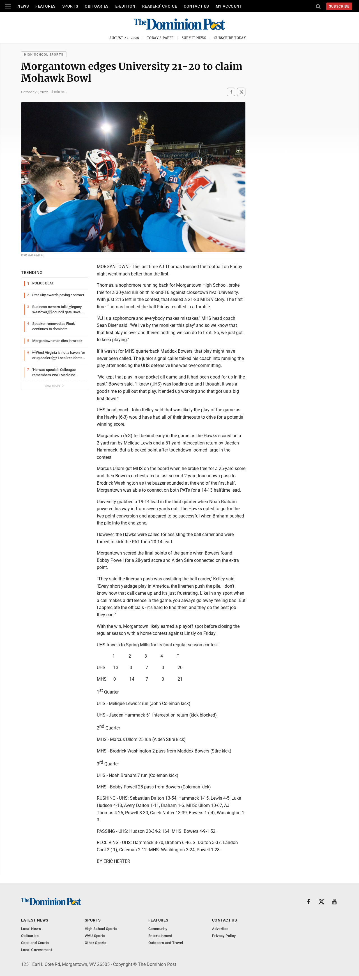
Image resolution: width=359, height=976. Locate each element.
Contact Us (196, 6)
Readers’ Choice (159, 6)
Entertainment (160, 936)
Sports (70, 6)
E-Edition (125, 6)
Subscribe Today (230, 38)
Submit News (194, 38)
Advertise (220, 929)
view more (53, 385)
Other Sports (96, 943)
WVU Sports (95, 936)
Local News (31, 929)
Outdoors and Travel (165, 943)
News (23, 6)
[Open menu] (8, 6)
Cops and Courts (35, 943)
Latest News (35, 920)
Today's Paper (160, 38)
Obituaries (97, 6)
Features (45, 6)
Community (157, 929)
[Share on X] (241, 92)
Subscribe (339, 6)
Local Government (36, 950)
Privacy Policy (224, 936)
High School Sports (43, 54)
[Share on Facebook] (231, 92)
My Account (229, 6)
